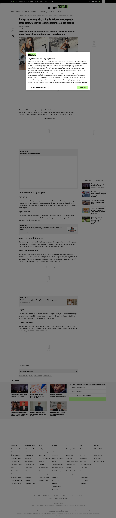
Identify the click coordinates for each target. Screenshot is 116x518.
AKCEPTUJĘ (83, 87)
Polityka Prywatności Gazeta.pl (75, 82)
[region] (58, 71)
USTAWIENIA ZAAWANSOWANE (38, 87)
